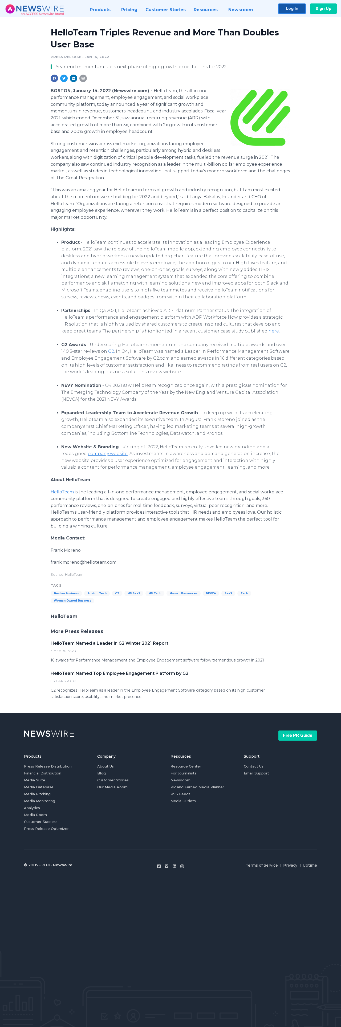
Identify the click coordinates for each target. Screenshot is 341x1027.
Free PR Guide (297, 735)
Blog (101, 773)
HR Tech (155, 593)
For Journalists (183, 773)
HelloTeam (62, 491)
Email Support (256, 773)
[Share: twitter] (64, 78)
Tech (244, 593)
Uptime (310, 865)
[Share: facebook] (54, 78)
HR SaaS (134, 593)
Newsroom (180, 780)
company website (108, 453)
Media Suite (34, 780)
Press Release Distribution (48, 766)
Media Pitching (37, 794)
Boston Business (66, 593)
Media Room (35, 815)
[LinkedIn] (174, 866)
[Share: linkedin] (73, 78)
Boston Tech (97, 593)
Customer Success (41, 821)
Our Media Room (112, 787)
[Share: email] (83, 78)
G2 (111, 351)
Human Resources (183, 593)
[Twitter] (166, 866)
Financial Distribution (42, 773)
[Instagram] (182, 866)
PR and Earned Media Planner (197, 787)
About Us (105, 766)
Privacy (290, 865)
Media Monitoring (39, 801)
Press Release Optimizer (46, 828)
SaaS (228, 593)
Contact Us (253, 766)
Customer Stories (113, 780)
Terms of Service (262, 865)
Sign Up (323, 8)
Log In (292, 8)
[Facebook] (159, 866)
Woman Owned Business (72, 600)
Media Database (39, 787)
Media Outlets (183, 801)
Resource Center (185, 766)
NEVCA (211, 593)
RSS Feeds (180, 794)
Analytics (32, 808)
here (274, 331)
